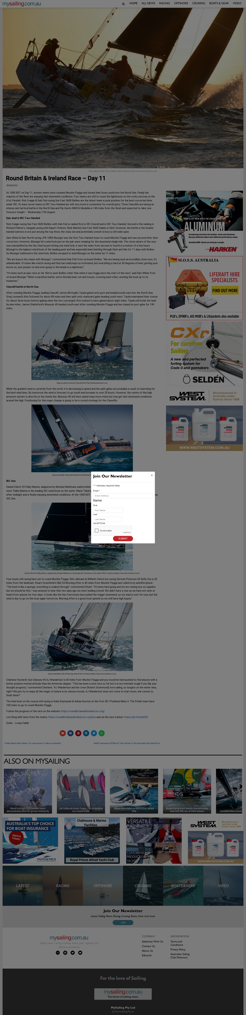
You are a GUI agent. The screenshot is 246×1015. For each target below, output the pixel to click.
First (95, 505)
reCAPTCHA (99, 523)
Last (95, 514)
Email (96, 490)
